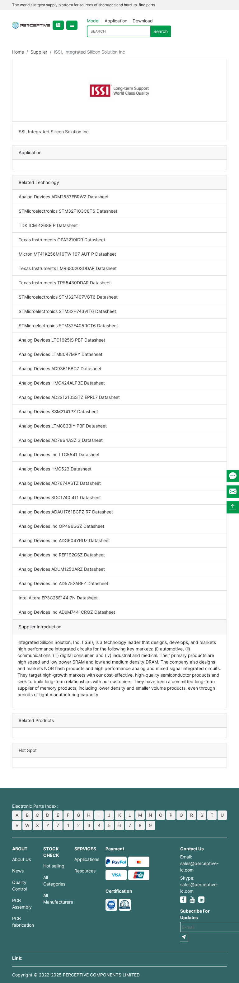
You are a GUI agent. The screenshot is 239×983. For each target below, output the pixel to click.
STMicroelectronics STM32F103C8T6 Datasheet (68, 211)
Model (93, 20)
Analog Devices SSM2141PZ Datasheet (58, 411)
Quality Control (19, 885)
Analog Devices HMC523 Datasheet (55, 468)
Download (143, 20)
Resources (85, 870)
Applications (85, 859)
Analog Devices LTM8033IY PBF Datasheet (63, 425)
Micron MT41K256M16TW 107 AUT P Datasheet (67, 254)
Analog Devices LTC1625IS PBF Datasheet (62, 340)
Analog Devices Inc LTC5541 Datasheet (59, 454)
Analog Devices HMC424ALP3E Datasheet (62, 382)
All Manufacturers (54, 899)
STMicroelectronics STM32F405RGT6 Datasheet (68, 325)
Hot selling (53, 865)
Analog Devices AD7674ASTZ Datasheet (60, 483)
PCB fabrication (23, 922)
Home (18, 51)
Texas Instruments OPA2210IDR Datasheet (62, 239)
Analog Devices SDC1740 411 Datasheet (60, 497)
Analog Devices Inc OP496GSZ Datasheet (61, 526)
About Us (21, 859)
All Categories (54, 880)
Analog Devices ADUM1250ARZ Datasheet (62, 569)
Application (116, 20)
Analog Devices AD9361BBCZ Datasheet (60, 368)
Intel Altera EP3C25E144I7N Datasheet (58, 597)
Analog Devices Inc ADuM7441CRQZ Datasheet (67, 612)
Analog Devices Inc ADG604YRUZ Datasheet (64, 540)
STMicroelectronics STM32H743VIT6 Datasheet (67, 311)
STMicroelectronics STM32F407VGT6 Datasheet (68, 297)
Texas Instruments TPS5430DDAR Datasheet (65, 282)
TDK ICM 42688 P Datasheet (48, 225)
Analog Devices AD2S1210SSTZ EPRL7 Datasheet (69, 397)
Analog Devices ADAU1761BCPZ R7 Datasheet (66, 511)
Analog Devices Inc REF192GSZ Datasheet (62, 554)
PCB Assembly (22, 904)
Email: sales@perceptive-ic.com (199, 863)
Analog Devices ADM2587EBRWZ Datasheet (64, 196)
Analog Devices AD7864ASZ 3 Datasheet (61, 440)
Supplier (38, 51)
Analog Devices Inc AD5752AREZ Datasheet (63, 583)
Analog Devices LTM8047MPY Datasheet (60, 354)
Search (160, 31)
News (18, 870)
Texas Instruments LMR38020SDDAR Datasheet (68, 268)
